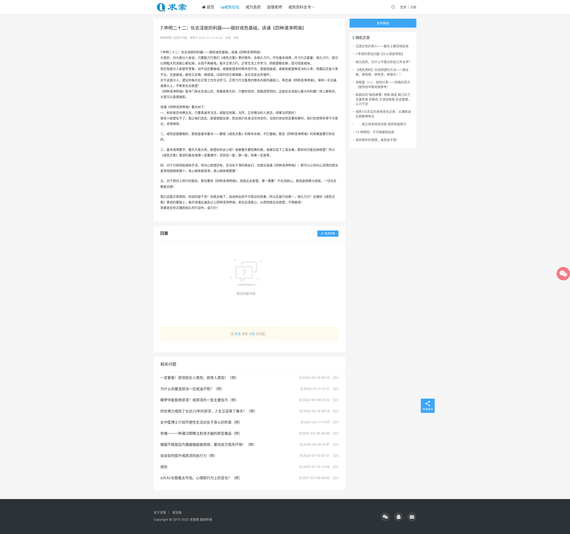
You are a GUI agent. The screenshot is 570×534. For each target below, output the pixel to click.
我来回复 (329, 233)
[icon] (385, 516)
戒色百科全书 (299, 7)
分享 (235, 37)
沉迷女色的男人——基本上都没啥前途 (382, 46)
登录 (403, 7)
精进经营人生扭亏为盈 (173, 37)
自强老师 (274, 7)
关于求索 (160, 512)
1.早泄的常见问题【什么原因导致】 (380, 54)
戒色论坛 (231, 7)
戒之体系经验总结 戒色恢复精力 (381, 124)
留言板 (177, 512)
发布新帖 (383, 23)
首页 (210, 7)
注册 (413, 7)
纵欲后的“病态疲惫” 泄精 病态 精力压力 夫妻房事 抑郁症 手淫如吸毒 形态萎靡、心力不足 (383, 99)
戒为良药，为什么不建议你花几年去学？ (384, 62)
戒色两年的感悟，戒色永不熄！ (377, 140)
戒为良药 (253, 7)
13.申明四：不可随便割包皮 (375, 132)
